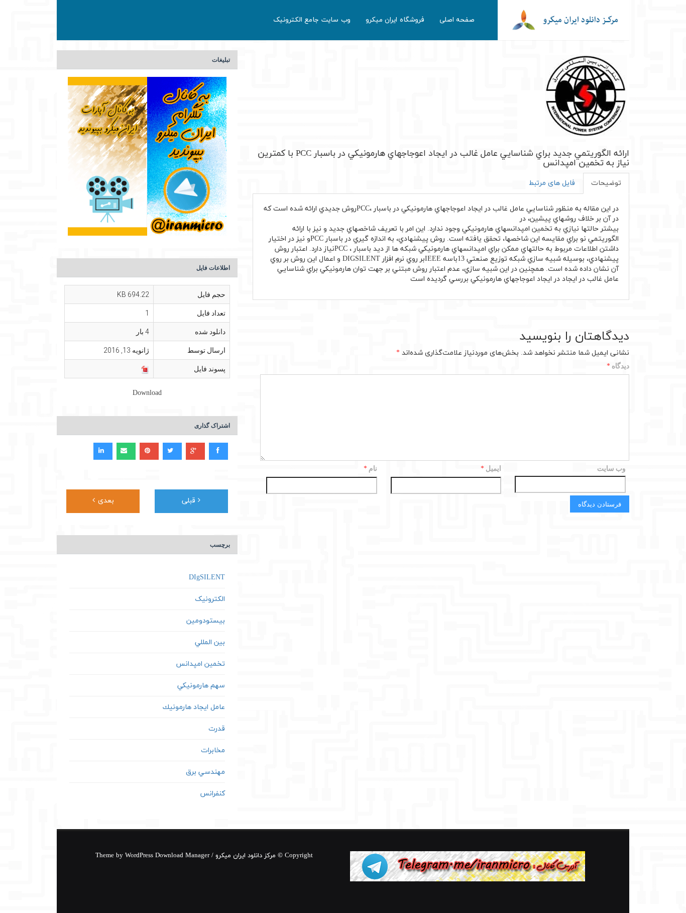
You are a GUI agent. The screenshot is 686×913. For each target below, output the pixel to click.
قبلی (190, 500)
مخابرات (213, 750)
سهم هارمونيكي (201, 685)
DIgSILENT (207, 577)
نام (370, 469)
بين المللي (210, 642)
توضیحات (606, 183)
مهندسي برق (205, 772)
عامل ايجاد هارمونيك (194, 707)
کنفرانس (212, 793)
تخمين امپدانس (200, 664)
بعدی (104, 500)
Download (147, 393)
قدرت (216, 729)
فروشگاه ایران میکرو (395, 20)
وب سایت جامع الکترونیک (312, 20)
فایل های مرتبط (552, 183)
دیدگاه (618, 366)
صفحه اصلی (457, 20)
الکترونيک (210, 599)
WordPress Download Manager (167, 855)
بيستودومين (205, 621)
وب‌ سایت (611, 468)
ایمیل (491, 469)
